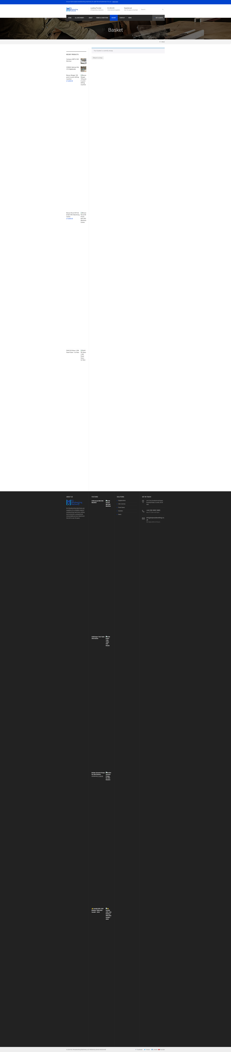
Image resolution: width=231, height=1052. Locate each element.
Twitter (148, 1049)
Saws (119, 514)
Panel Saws (121, 507)
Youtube (162, 1049)
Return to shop (97, 58)
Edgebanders (122, 500)
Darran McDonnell (101, 1049)
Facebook (139, 1049)
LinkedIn (155, 1049)
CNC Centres (121, 504)
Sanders (120, 511)
